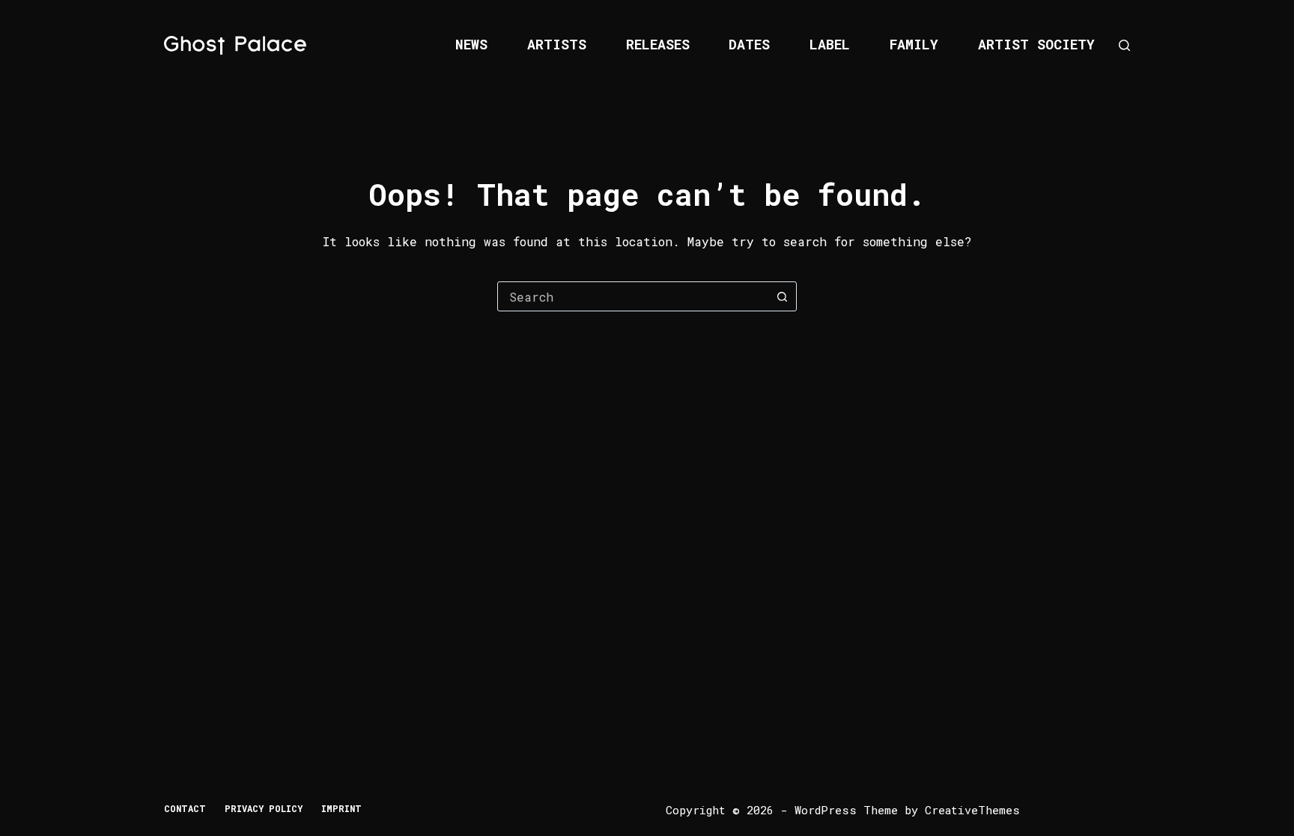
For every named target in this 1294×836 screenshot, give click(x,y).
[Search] (1124, 45)
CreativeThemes (972, 809)
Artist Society (1036, 44)
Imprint (341, 808)
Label (829, 44)
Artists (556, 44)
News (471, 44)
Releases (658, 44)
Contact (185, 808)
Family (914, 44)
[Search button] (782, 296)
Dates (749, 44)
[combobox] (633, 296)
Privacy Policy (264, 808)
